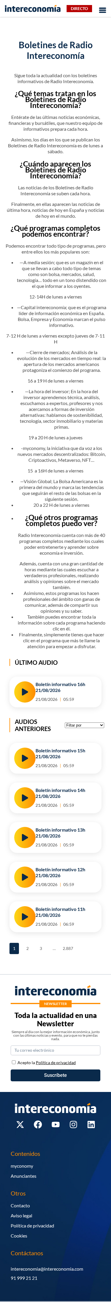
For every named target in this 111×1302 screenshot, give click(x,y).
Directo (79, 8)
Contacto (20, 1205)
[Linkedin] (91, 1124)
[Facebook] (38, 1124)
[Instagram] (73, 1124)
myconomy (22, 1166)
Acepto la (46, 1062)
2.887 (67, 947)
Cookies (19, 1235)
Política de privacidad (32, 1225)
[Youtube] (56, 1124)
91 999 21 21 (24, 1278)
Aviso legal (21, 1215)
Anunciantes (23, 1176)
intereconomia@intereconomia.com (47, 1269)
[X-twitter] (20, 1124)
